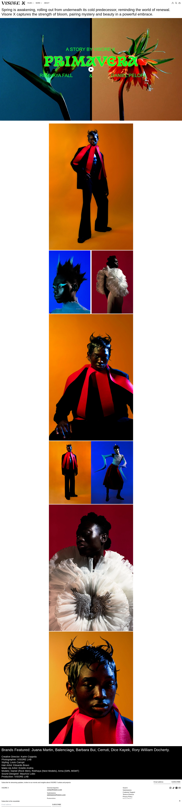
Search (125, 788)
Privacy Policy (127, 796)
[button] (179, 3)
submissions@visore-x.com (56, 795)
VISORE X (5, 788)
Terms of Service (128, 794)
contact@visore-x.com (54, 790)
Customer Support (129, 792)
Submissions (127, 790)
